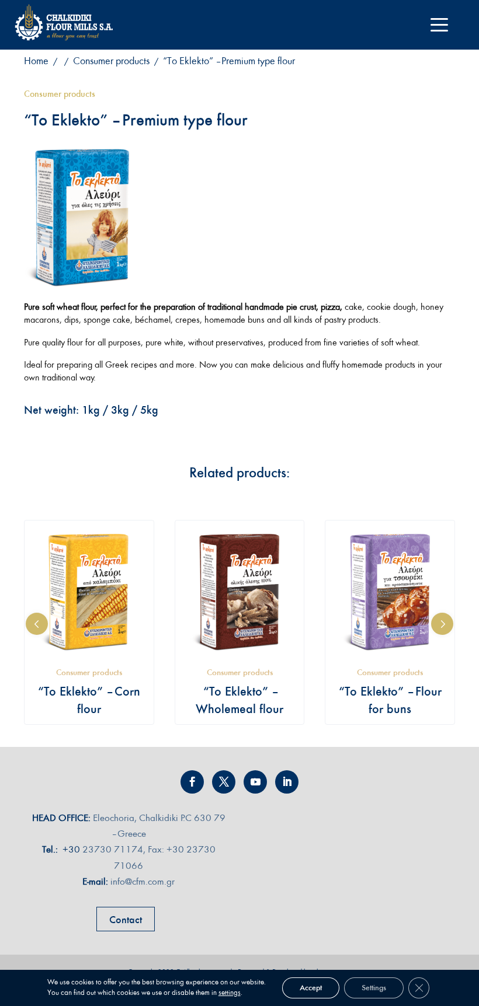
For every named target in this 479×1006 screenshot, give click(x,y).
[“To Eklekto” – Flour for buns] (389, 591)
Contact (125, 919)
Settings (374, 988)
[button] (37, 624)
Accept (311, 988)
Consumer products (111, 61)
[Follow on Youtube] (255, 782)
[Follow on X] (223, 782)
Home (36, 61)
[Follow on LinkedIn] (286, 782)
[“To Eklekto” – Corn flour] (89, 591)
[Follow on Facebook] (192, 782)
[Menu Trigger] (439, 25)
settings (229, 992)
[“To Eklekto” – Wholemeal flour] (239, 591)
